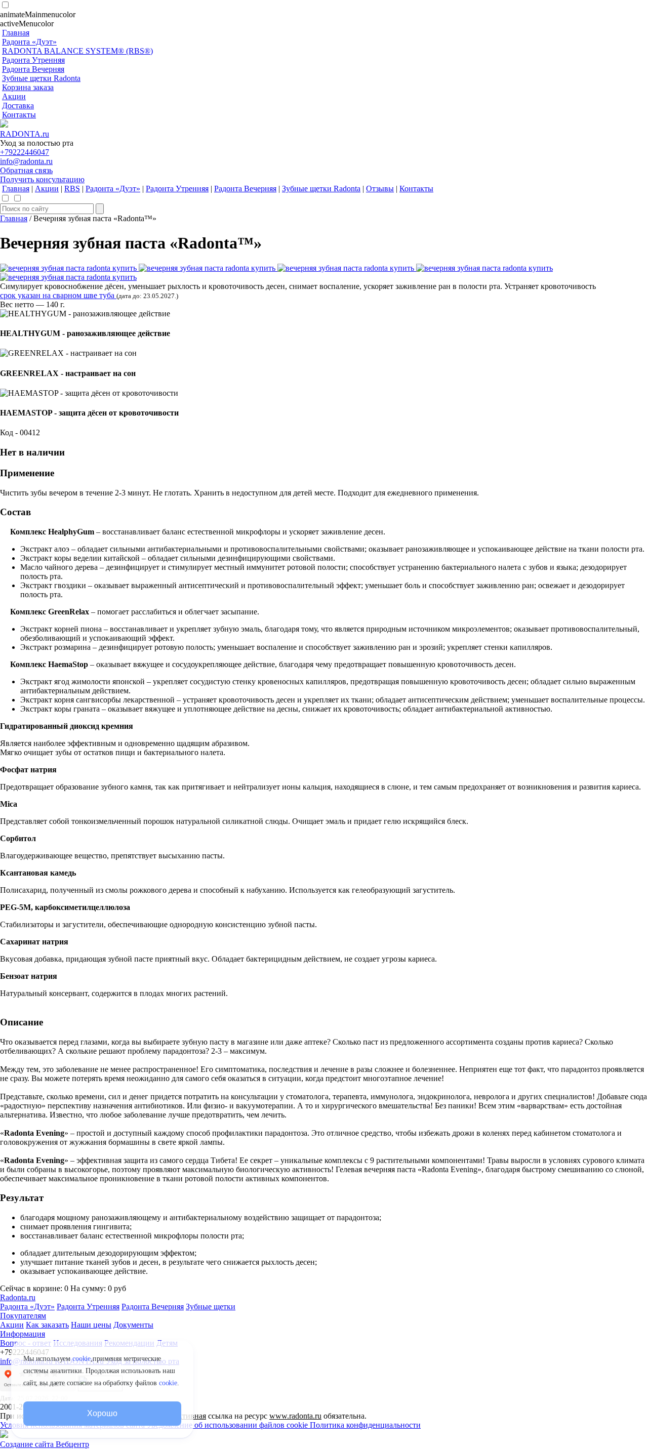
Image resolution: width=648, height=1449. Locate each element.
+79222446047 (24, 152)
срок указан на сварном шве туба (58, 295)
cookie (81, 1358)
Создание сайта (28, 1444)
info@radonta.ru (26, 161)
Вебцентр (72, 1444)
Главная (13, 218)
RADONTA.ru (24, 134)
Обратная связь (26, 170)
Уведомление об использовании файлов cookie (228, 1425)
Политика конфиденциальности (365, 1425)
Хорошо (102, 1413)
